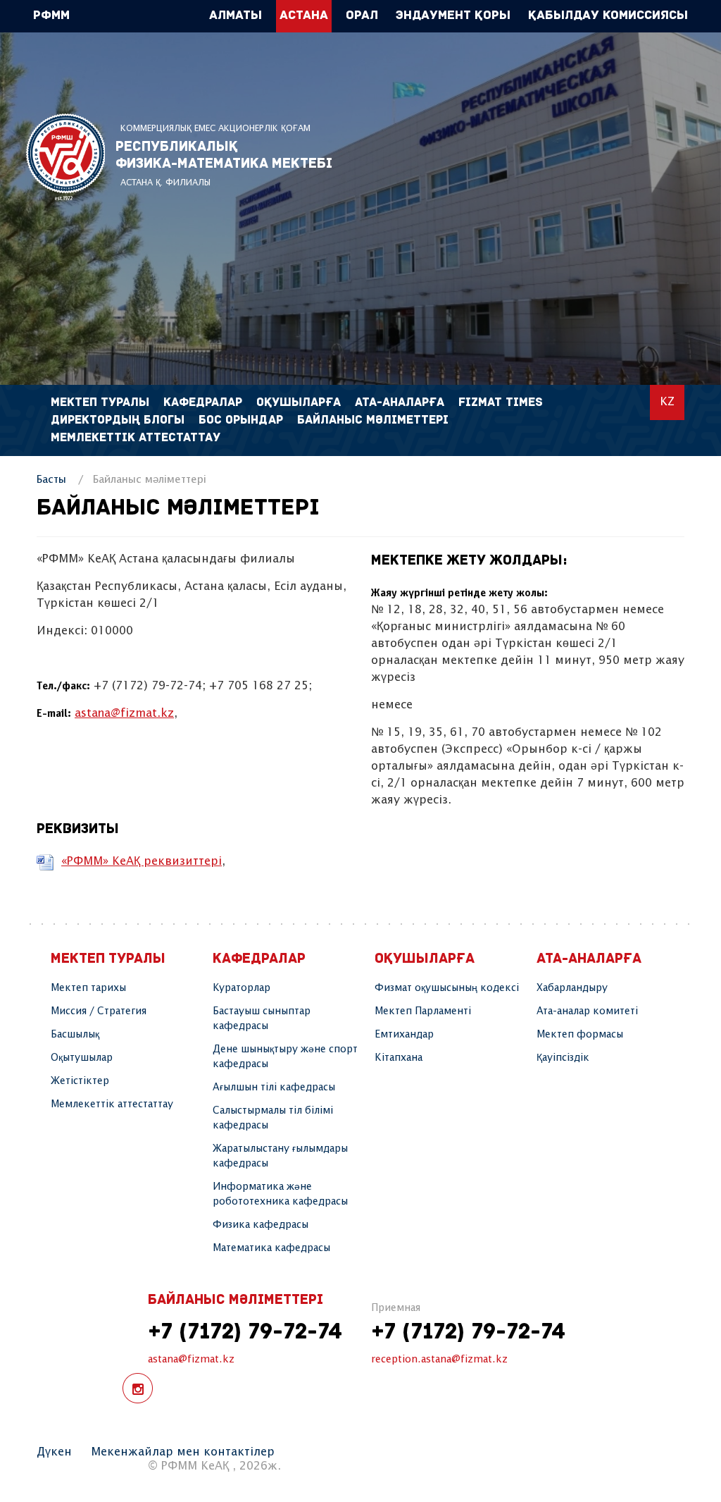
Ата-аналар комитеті (587, 1011)
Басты (51, 479)
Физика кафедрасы (260, 1225)
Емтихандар (404, 1035)
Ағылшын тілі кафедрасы (274, 1087)
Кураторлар (241, 988)
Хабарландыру (572, 988)
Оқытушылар (82, 1058)
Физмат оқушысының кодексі (447, 988)
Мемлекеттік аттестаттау (135, 438)
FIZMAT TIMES (500, 403)
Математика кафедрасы (271, 1248)
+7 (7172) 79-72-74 (245, 1333)
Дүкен (54, 1452)
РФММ (65, 156)
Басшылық (75, 1035)
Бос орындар (241, 420)
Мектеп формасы (580, 1035)
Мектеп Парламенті (423, 1011)
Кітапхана (398, 1058)
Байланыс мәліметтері (373, 420)
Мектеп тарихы (88, 988)
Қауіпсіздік (563, 1058)
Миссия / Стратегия (98, 1011)
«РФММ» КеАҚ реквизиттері (141, 861)
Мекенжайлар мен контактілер (183, 1452)
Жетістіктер (80, 1081)
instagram (138, 1388)
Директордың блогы (117, 420)
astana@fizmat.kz (124, 713)
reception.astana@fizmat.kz (439, 1360)
